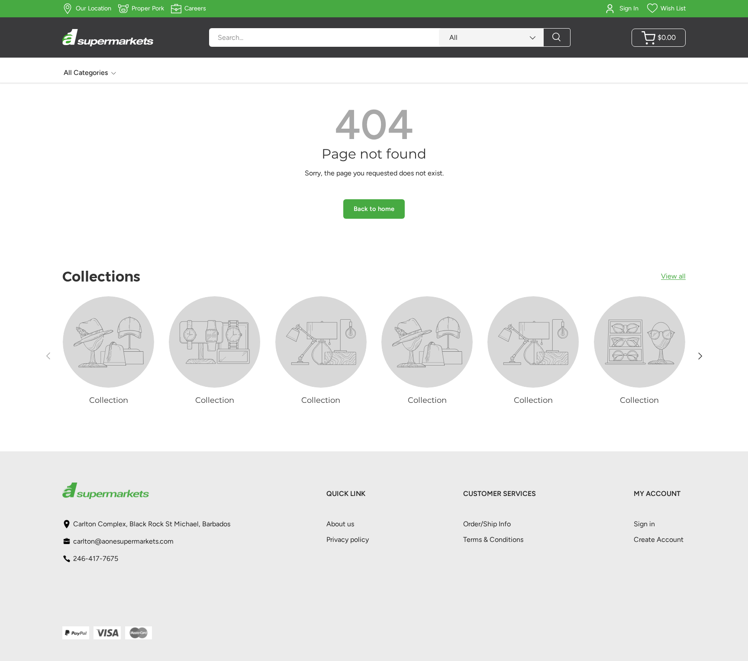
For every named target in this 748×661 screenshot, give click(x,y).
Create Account (659, 539)
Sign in (644, 524)
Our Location (93, 8)
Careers (195, 8)
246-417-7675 (95, 558)
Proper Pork (148, 8)
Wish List (673, 8)
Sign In (628, 8)
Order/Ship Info (487, 524)
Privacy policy (347, 539)
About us (340, 524)
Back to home (374, 209)
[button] (659, 38)
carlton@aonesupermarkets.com (123, 541)
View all (673, 276)
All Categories (86, 72)
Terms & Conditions (493, 539)
